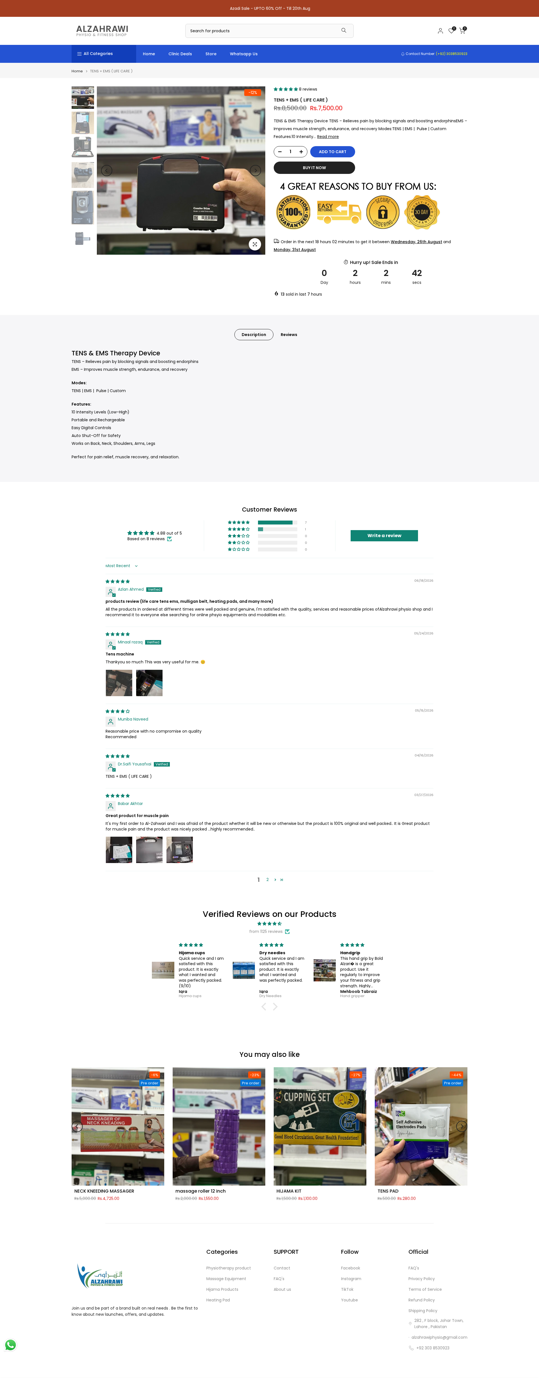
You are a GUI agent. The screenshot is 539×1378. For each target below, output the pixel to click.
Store (210, 54)
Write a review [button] (384, 535)
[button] (286, 89)
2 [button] (267, 879)
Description (254, 334)
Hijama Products (222, 1289)
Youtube (349, 1300)
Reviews (289, 334)
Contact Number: (436, 53)
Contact (282, 1268)
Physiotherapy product (228, 1268)
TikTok (347, 1289)
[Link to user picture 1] (119, 683)
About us (282, 1289)
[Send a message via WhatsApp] (10, 1345)
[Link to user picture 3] (179, 849)
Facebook (350, 1268)
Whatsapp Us (244, 54)
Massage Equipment (226, 1279)
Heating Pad (218, 1300)
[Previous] (106, 170)
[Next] (255, 170)
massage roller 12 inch (200, 1191)
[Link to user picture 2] (149, 683)
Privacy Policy (421, 1279)
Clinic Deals (180, 54)
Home (149, 54)
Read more (328, 136)
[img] (118, 581)
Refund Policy (421, 1300)
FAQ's (279, 1279)
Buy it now (314, 168)
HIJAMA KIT (289, 1191)
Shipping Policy (422, 1310)
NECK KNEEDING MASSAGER (104, 1191)
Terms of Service (425, 1289)
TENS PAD (388, 1191)
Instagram (351, 1279)
